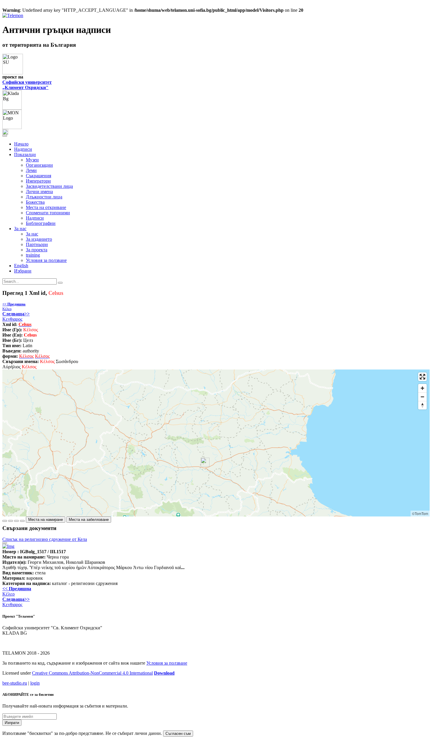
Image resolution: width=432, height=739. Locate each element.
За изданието (39, 239)
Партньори (37, 244)
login (35, 683)
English (21, 265)
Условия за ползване (46, 260)
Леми (31, 170)
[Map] (216, 443)
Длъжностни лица (44, 196)
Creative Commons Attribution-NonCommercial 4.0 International (92, 673)
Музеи (32, 159)
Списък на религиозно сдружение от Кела (44, 539)
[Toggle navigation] (4, 136)
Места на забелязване (89, 519)
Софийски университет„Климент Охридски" (27, 85)
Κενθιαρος (16, 316)
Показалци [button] (25, 154)
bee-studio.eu (14, 683)
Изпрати (12, 722)
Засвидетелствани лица (49, 186)
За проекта (36, 249)
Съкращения (38, 175)
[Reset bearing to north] (422, 405)
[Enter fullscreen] (422, 376)
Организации (39, 165)
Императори (38, 180)
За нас (32, 233)
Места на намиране (45, 519)
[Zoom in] (422, 388)
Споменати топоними (48, 212)
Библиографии (41, 223)
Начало (21, 143)
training (33, 255)
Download (164, 673)
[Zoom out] (422, 396)
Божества (35, 202)
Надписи (23, 149)
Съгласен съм (178, 733)
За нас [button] (20, 228)
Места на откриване (46, 207)
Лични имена (39, 191)
